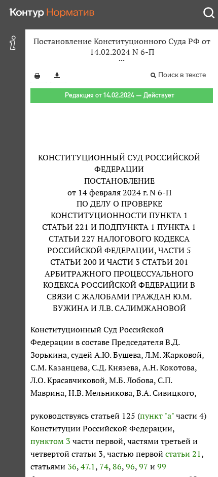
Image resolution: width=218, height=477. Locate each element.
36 (72, 466)
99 (161, 466)
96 (130, 466)
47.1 (88, 466)
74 (103, 466)
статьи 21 (183, 454)
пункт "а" (157, 416)
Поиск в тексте (182, 75)
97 (143, 466)
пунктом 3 (50, 441)
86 (117, 466)
